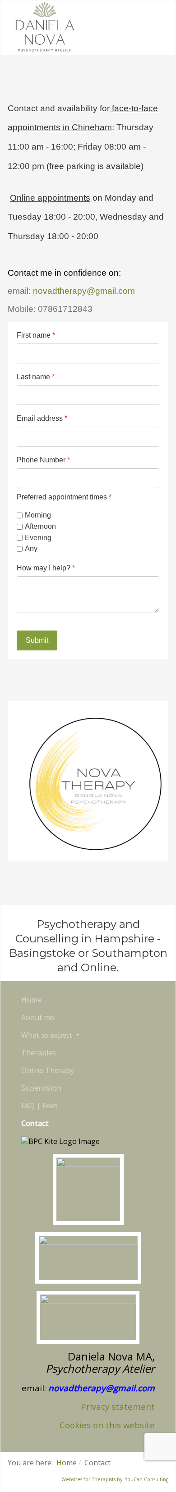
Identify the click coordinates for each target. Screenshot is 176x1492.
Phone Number (43, 460)
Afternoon (40, 526)
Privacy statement (118, 1406)
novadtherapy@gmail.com (84, 291)
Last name (36, 377)
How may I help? (46, 568)
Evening (38, 537)
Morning (38, 515)
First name (36, 335)
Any (31, 549)
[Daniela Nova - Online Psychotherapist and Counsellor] (45, 27)
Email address (42, 418)
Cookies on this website (107, 1425)
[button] (50, 1035)
